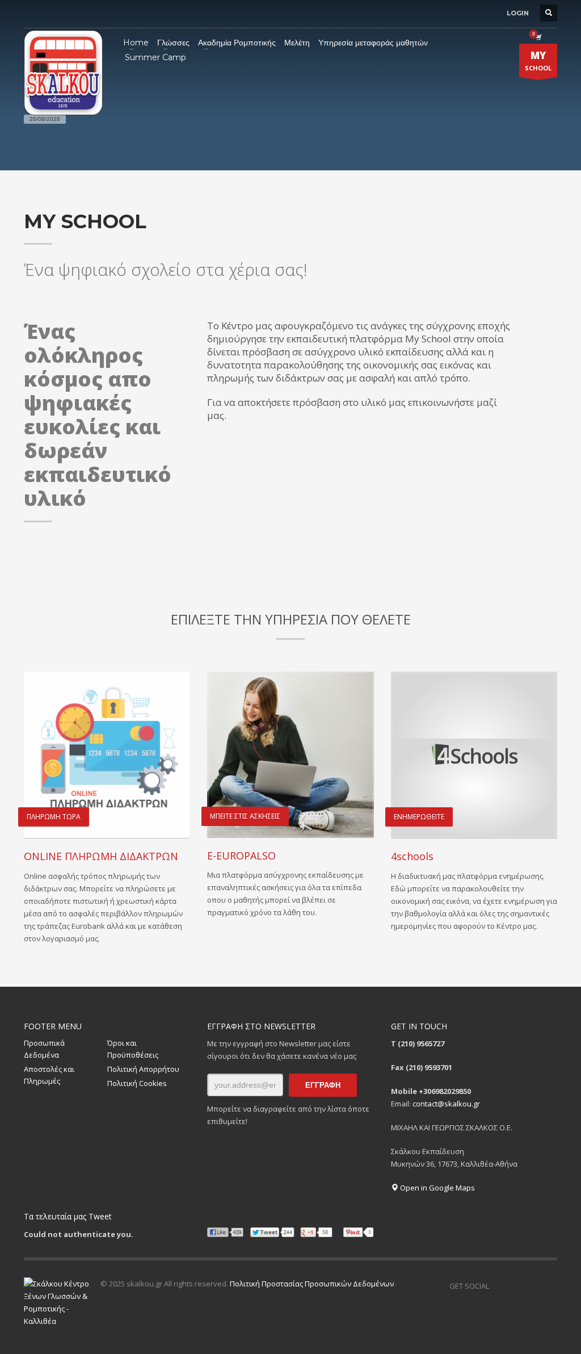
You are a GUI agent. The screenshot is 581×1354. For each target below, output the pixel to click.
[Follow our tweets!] (514, 1285)
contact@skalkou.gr (446, 1104)
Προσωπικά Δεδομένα (44, 1049)
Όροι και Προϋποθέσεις (132, 1049)
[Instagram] (531, 1285)
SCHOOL (538, 60)
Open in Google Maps (436, 1188)
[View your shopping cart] (538, 37)
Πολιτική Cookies (137, 1083)
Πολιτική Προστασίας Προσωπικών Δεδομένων (312, 1283)
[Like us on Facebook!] (497, 1285)
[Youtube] (548, 1285)
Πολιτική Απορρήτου (143, 1069)
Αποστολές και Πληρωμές (49, 1075)
